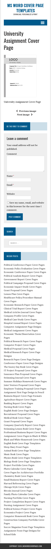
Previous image (27, 111)
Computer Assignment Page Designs (22, 326)
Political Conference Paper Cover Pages (24, 264)
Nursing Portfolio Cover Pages (19, 497)
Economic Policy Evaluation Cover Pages (24, 268)
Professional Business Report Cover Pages (25, 432)
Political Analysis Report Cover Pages (23, 275)
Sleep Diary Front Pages (16, 447)
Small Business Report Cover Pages (22, 479)
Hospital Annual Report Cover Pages (23, 323)
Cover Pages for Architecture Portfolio (24, 472)
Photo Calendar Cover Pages (18, 468)
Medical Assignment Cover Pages (21, 330)
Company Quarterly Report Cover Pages (24, 425)
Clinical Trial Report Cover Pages (21, 308)
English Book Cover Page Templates (22, 443)
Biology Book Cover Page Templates (22, 461)
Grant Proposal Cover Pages (18, 290)
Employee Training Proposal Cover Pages (25, 388)
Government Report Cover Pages (21, 279)
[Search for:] (25, 242)
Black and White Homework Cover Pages (24, 439)
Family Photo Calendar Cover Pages (22, 494)
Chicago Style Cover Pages (17, 487)
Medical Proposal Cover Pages (19, 348)
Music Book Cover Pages (16, 454)
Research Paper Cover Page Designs (22, 359)
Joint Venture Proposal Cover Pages (22, 385)
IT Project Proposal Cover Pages (20, 370)
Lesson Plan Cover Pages (16, 294)
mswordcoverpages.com (32, 546)
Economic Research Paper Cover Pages (23, 304)
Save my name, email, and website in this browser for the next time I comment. (25, 206)
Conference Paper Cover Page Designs (23, 363)
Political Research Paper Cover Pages (23, 341)
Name (10, 175)
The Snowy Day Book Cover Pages (21, 366)
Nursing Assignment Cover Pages (21, 505)
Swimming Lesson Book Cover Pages (22, 428)
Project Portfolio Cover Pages (19, 465)
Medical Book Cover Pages (17, 417)
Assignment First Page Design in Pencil (24, 392)
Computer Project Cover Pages (19, 345)
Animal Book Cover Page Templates (22, 450)
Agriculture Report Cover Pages (20, 399)
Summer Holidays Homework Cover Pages (25, 381)
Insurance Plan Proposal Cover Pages (23, 374)
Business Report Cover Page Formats (23, 395)
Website (11, 193)
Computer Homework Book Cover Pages (24, 516)
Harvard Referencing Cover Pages (21, 483)
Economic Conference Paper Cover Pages (25, 272)
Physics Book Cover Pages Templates (23, 457)
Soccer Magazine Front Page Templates (24, 527)
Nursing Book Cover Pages (17, 406)
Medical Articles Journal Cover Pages (23, 312)
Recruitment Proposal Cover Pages (22, 414)
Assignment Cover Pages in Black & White (25, 436)
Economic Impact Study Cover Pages (23, 286)
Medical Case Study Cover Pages (20, 319)
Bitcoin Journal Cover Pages (18, 490)
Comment (12, 153)
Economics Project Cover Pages (20, 512)
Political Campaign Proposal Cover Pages (25, 283)
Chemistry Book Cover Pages (18, 476)
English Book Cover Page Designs (21, 410)
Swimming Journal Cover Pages (20, 377)
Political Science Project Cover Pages (23, 508)
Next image (23, 114)
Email (10, 184)
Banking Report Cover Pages (18, 403)
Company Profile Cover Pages (19, 315)
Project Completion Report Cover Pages (24, 501)
